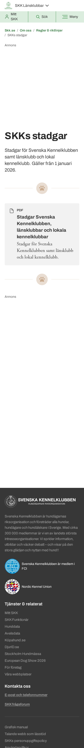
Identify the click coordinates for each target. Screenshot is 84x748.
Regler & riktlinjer (49, 30)
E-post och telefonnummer (26, 695)
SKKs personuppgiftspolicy (26, 741)
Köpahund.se (15, 640)
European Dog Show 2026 (25, 660)
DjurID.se (12, 647)
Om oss (26, 30)
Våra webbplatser (18, 674)
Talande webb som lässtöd (25, 734)
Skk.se (10, 30)
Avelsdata (12, 633)
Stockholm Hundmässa (23, 654)
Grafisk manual (16, 727)
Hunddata (12, 626)
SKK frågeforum (17, 704)
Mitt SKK (11, 613)
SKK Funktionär (16, 620)
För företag (13, 667)
